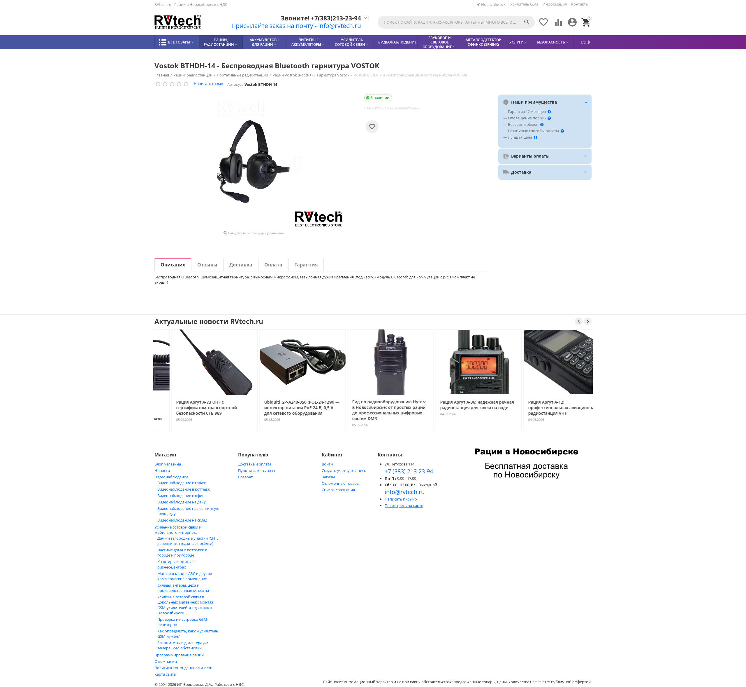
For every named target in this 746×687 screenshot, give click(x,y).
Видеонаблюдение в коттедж (183, 489)
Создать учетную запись (344, 470)
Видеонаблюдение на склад (182, 520)
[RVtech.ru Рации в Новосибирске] (177, 22)
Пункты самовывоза (256, 470)
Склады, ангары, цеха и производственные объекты (183, 588)
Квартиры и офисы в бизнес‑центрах (175, 564)
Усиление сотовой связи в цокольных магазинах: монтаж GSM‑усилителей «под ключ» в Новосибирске (185, 604)
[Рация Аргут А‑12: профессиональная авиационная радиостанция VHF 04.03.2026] (549, 430)
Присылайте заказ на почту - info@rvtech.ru (296, 26)
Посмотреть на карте (404, 505)
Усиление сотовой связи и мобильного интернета (177, 529)
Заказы (328, 476)
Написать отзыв (208, 83)
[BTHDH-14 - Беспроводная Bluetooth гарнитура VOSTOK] (253, 162)
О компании (165, 661)
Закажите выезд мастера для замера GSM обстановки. (183, 645)
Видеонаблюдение (171, 476)
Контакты (580, 4)
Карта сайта (165, 674)
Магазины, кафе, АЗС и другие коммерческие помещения (184, 576)
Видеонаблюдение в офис (180, 495)
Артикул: (235, 84)
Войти (327, 464)
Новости (162, 470)
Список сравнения (338, 489)
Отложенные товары (341, 483)
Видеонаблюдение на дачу (181, 502)
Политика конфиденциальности (183, 667)
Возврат (245, 476)
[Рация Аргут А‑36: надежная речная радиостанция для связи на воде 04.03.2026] (461, 430)
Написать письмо (401, 499)
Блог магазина (167, 464)
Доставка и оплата (254, 464)
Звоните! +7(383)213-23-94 (321, 18)
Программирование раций (179, 655)
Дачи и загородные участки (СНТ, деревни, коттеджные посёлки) (187, 541)
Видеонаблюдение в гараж (181, 482)
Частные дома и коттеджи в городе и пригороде (182, 552)
